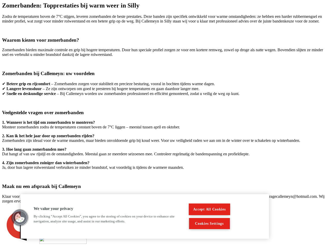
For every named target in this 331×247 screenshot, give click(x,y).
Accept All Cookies (209, 209)
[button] (20, 217)
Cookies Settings (209, 223)
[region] (145, 216)
